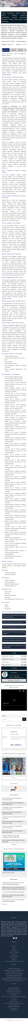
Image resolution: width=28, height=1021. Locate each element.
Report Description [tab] (6, 50)
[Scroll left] (2, 50)
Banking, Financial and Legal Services (14, 1003)
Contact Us (14, 959)
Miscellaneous (14, 1008)
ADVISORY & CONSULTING (14, 968)
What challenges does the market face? (13, 622)
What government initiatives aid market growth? (14, 632)
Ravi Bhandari (23, 44)
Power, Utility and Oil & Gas (14, 993)
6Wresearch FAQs (14, 956)
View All (14, 844)
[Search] (23, 2)
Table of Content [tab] (13, 50)
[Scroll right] (26, 50)
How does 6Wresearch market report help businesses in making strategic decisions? (14, 639)
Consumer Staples (14, 1001)
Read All (4, 904)
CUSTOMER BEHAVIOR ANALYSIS (14, 977)
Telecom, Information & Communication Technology (14, 996)
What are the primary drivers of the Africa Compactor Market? (14, 616)
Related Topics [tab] (20, 50)
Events (14, 947)
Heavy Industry (14, 994)
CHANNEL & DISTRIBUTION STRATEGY (14, 973)
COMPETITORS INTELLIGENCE (14, 972)
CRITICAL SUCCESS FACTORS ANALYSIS (14, 980)
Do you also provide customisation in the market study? (14, 646)
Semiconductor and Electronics (14, 991)
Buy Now (14, 668)
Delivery (14, 954)
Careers (14, 949)
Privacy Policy (14, 951)
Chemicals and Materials (14, 989)
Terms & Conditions (14, 952)
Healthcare (14, 998)
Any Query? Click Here (14, 680)
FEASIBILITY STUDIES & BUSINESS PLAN (14, 970)
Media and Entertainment (14, 1006)
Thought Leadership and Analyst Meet (14, 961)
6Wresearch (11, 1020)
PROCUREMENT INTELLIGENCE (14, 975)
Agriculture (14, 1010)
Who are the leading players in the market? (14, 627)
